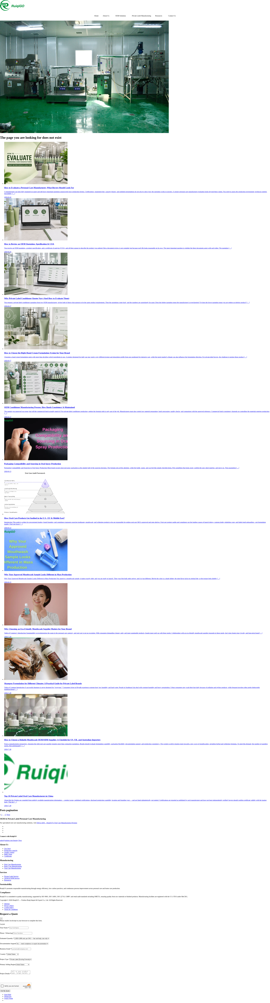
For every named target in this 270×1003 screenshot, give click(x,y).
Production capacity (10, 850)
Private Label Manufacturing (141, 16)
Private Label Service (11, 876)
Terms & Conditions (11, 909)
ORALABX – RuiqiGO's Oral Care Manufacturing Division (56, 823)
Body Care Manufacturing (13, 866)
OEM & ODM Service (12, 878)
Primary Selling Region (8, 964)
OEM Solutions (120, 16)
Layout (2, 924)
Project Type (5, 959)
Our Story (7, 848)
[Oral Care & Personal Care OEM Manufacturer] (12, 10)
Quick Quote (8, 998)
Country (3, 954)
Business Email (5, 949)
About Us (106, 16)
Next (8, 815)
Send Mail (7, 994)
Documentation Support (8, 943)
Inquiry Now (17, 840)
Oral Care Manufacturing (12, 868)
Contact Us (172, 16)
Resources (158, 16)
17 (5, 815)
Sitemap (7, 904)
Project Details (5, 973)
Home (96, 16)
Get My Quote (5, 991)
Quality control (9, 852)
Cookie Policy (9, 907)
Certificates (8, 856)
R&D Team (8, 854)
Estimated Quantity (7, 938)
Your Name (4, 928)
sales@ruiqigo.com (6, 840)
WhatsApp (7, 996)
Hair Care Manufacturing (12, 864)
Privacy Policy (9, 906)
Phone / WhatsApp (6, 933)
